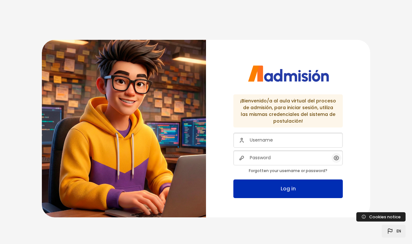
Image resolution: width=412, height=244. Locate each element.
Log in (288, 188)
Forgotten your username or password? (288, 170)
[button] (394, 231)
